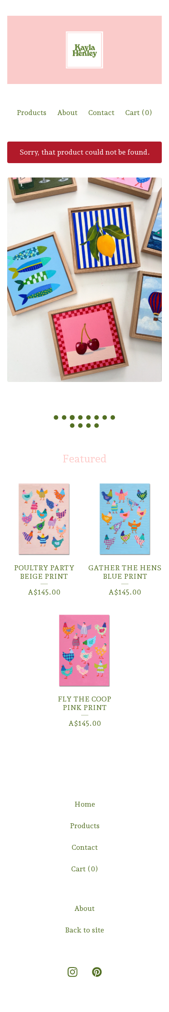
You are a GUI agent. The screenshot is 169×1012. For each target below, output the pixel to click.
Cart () (138, 112)
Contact (101, 112)
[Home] (84, 50)
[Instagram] (72, 972)
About (67, 112)
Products (31, 112)
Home (84, 804)
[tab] (56, 417)
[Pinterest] (97, 972)
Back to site (84, 930)
